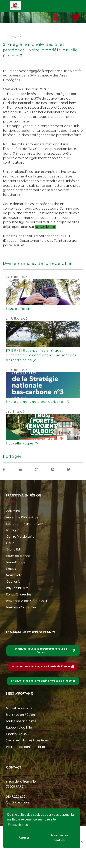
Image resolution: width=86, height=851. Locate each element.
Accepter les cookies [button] (59, 838)
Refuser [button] (24, 837)
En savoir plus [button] (18, 825)
